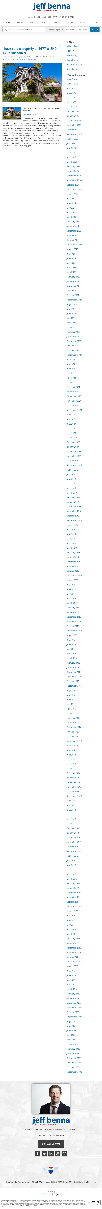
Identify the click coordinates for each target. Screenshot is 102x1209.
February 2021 (73, 387)
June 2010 (71, 975)
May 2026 (71, 97)
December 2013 (74, 782)
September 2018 (74, 520)
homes (20, 22)
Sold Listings (72, 69)
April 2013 (71, 819)
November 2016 (74, 621)
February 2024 (73, 221)
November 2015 (74, 676)
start (8, 22)
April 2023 (71, 267)
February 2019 (73, 497)
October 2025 (73, 129)
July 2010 (71, 970)
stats (32, 22)
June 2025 (71, 148)
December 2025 (74, 120)
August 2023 (72, 249)
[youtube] (57, 1153)
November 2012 (74, 842)
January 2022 (73, 336)
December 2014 (74, 727)
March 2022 (72, 327)
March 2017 (72, 603)
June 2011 (71, 920)
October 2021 (73, 350)
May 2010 (71, 980)
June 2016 (71, 644)
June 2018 (71, 534)
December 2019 (74, 451)
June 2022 (71, 313)
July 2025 (71, 143)
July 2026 (71, 88)
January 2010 (73, 998)
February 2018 (73, 552)
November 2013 (74, 787)
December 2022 (74, 286)
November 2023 (74, 235)
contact (95, 22)
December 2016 (74, 616)
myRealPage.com (51, 1194)
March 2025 (72, 161)
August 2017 (72, 580)
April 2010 (71, 984)
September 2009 (74, 1016)
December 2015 (74, 672)
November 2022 (74, 290)
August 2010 (72, 966)
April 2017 (71, 598)
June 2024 (71, 203)
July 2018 (71, 529)
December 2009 (74, 1003)
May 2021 (71, 373)
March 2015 (72, 713)
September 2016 (74, 630)
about (82, 22)
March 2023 (72, 272)
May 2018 (71, 538)
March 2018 (72, 548)
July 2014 (71, 750)
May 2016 (71, 649)
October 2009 (73, 1012)
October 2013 (73, 791)
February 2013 (73, 828)
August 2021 (72, 359)
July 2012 (71, 860)
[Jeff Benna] (51, 13)
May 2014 (71, 759)
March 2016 (72, 658)
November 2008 (74, 1062)
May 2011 (71, 924)
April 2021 (71, 378)
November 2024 (74, 180)
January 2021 (73, 391)
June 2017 (71, 589)
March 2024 (72, 217)
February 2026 (73, 111)
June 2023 (71, 258)
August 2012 (72, 855)
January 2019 (73, 502)
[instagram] (64, 1153)
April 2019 (71, 488)
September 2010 (74, 961)
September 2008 (74, 1071)
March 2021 (72, 382)
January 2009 (73, 1053)
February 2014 (73, 773)
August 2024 (72, 194)
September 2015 (74, 685)
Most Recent (72, 79)
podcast (57, 22)
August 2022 (72, 304)
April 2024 (71, 212)
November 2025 (74, 125)
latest (44, 22)
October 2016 (73, 626)
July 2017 (71, 584)
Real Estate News (75, 64)
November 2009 (74, 1007)
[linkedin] (51, 1153)
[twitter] (44, 1153)
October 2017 (73, 571)
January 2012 (73, 888)
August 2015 (72, 690)
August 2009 (72, 1021)
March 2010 (72, 989)
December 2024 (74, 175)
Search (94, 29)
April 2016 (71, 653)
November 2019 (74, 456)
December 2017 (74, 561)
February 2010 (73, 993)
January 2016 (73, 667)
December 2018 (74, 506)
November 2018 (74, 511)
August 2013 (72, 800)
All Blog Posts (73, 46)
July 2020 (71, 419)
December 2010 (74, 947)
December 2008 (74, 1058)
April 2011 (71, 929)
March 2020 (72, 437)
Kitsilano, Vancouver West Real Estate (23, 59)
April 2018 (71, 543)
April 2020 (71, 433)
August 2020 (72, 414)
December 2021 (74, 341)
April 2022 (71, 322)
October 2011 (73, 901)
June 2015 (71, 699)
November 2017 (74, 566)
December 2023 (74, 230)
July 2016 (71, 639)
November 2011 (74, 897)
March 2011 (72, 934)
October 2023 (73, 240)
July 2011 (71, 915)
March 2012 (72, 878)
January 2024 (73, 226)
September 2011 (74, 906)
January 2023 (73, 281)
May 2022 (71, 318)
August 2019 (72, 469)
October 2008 (73, 1067)
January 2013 (73, 833)
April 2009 (71, 1039)
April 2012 (71, 874)
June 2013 (71, 810)
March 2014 (72, 768)
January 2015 (73, 722)
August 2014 (72, 745)
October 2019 (73, 460)
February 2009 (73, 1049)
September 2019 (74, 465)
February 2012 (73, 883)
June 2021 (71, 368)
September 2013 (74, 796)
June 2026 (71, 93)
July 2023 (71, 253)
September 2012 (74, 851)
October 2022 (73, 295)
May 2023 (71, 263)
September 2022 (74, 299)
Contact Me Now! (51, 1144)
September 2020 (74, 410)
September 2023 (74, 244)
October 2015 (73, 681)
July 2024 (71, 198)
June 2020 (71, 423)
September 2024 (74, 189)
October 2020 (73, 405)
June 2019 (71, 479)
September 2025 (74, 134)
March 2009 (72, 1044)
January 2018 (73, 557)
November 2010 (74, 952)
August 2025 (72, 139)
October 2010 (73, 957)
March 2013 (72, 823)
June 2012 (71, 865)
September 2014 (74, 741)
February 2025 (73, 166)
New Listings (73, 55)
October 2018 (73, 515)
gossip (70, 22)
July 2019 (71, 474)
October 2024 (73, 184)
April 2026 (71, 102)
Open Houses (73, 60)
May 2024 (71, 207)
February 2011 (73, 938)
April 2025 (71, 157)
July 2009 (71, 1026)
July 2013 (71, 805)
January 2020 (73, 446)
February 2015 (73, 718)
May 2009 (71, 1035)
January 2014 (73, 777)
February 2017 (73, 607)
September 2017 (74, 575)
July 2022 (71, 309)
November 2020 (74, 400)
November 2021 (74, 345)
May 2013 (71, 814)
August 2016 (72, 635)
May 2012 (71, 869)
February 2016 (73, 662)
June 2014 (71, 754)
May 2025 (71, 152)
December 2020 (74, 396)
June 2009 (71, 1030)
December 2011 (74, 892)
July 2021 (71, 364)
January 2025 (73, 171)
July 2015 (71, 695)
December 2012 (74, 837)
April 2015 (71, 708)
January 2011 (73, 943)
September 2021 (74, 355)
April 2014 (71, 764)
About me (71, 50)
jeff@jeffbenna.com (89, 1182)
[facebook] (37, 1153)
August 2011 (72, 911)
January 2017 (73, 612)
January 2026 (73, 116)
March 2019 (72, 492)
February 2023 (73, 276)
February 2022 (73, 332)
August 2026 (72, 83)
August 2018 (72, 525)
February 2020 (73, 442)
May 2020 (71, 428)
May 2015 (71, 704)
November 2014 (74, 731)
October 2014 (73, 736)
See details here (29, 114)
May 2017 (71, 594)
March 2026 (72, 106)
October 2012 (73, 846)
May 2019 (71, 483)
